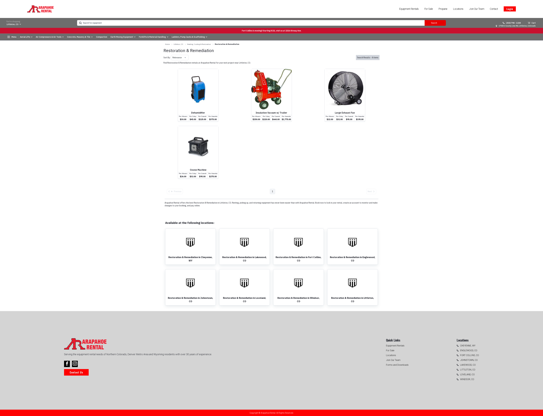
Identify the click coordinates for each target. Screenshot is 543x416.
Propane (443, 8)
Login (510, 9)
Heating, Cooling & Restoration (199, 44)
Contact (494, 8)
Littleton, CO (178, 44)
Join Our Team (476, 8)
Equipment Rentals (409, 8)
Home (167, 44)
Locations (458, 8)
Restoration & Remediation (227, 44)
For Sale (428, 8)
